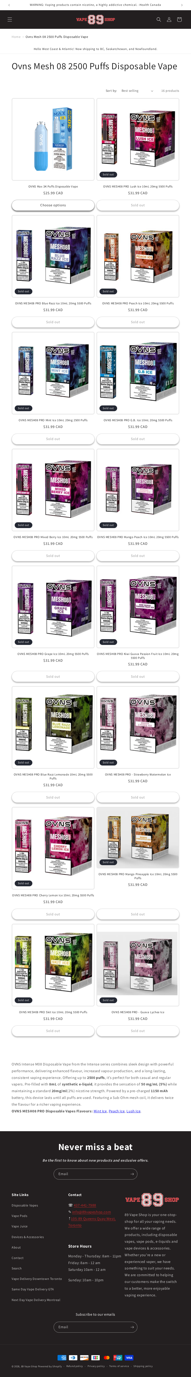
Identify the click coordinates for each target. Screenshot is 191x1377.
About (16, 1247)
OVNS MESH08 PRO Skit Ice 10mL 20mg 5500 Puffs (53, 1012)
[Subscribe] (132, 1174)
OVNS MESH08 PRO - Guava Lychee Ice (138, 1012)
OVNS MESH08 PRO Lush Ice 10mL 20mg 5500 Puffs (138, 186)
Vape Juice (20, 1226)
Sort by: (111, 91)
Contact (18, 1258)
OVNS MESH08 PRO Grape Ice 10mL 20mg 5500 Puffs (53, 654)
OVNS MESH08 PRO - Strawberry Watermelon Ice (138, 774)
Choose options (53, 205)
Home (16, 37)
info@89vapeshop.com (91, 1211)
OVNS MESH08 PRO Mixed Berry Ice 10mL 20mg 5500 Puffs (53, 537)
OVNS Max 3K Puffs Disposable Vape (53, 186)
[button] (10, 19)
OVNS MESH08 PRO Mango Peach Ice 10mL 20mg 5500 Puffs (138, 537)
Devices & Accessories (28, 1237)
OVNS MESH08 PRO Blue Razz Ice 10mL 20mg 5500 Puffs (53, 303)
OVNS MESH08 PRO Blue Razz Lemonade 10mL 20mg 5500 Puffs (53, 776)
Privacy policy (96, 1366)
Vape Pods (19, 1216)
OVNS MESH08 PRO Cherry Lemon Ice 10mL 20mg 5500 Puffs (53, 895)
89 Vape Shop (29, 1366)
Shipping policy (143, 1366)
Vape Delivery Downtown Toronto (37, 1279)
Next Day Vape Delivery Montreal (36, 1300)
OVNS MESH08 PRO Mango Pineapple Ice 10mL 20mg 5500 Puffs (138, 876)
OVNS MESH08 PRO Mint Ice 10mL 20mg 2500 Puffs (53, 420)
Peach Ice (117, 1111)
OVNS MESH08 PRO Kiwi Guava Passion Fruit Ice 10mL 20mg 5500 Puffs (138, 656)
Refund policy (74, 1366)
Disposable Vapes (25, 1205)
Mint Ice (100, 1111)
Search (17, 1268)
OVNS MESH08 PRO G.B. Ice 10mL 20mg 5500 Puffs (138, 420)
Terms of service (119, 1366)
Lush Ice (133, 1111)
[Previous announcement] (9, 5)
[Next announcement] (182, 5)
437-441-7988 (85, 1205)
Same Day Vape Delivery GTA (33, 1289)
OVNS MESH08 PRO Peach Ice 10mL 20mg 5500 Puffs (138, 303)
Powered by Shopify (50, 1366)
